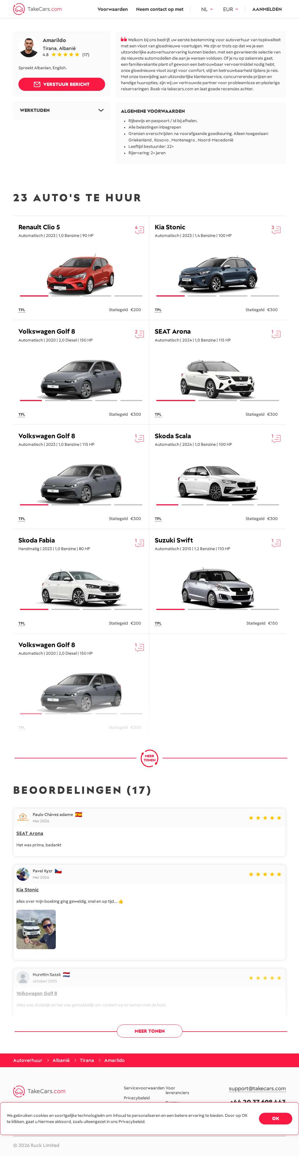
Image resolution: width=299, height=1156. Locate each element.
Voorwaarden (113, 9)
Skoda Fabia (36, 540)
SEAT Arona (173, 331)
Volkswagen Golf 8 (46, 331)
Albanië (67, 48)
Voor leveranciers (177, 1090)
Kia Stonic (170, 227)
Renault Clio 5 (39, 227)
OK (275, 1118)
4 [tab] (128, 296)
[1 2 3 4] (81, 274)
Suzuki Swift (174, 540)
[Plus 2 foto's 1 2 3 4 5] (81, 692)
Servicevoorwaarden (144, 1088)
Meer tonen (150, 1031)
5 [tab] (131, 400)
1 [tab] (34, 296)
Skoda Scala (173, 436)
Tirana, (51, 48)
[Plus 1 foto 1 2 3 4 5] (81, 379)
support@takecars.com (257, 1089)
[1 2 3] (218, 379)
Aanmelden (267, 9)
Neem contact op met (159, 9)
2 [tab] (65, 296)
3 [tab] (97, 296)
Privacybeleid (137, 1098)
